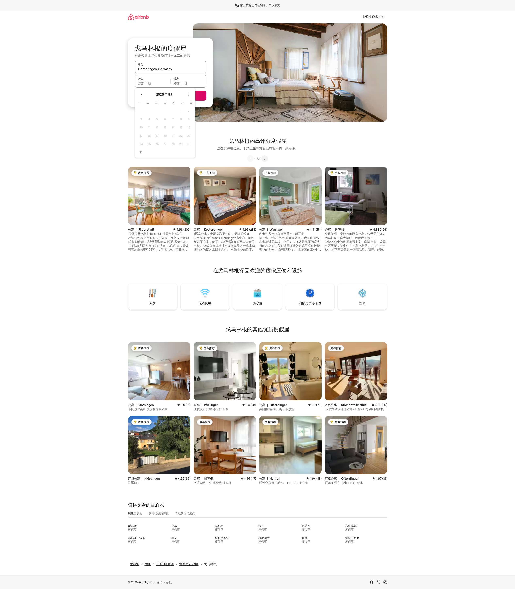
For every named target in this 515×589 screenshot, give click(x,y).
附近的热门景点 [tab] (185, 513)
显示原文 (274, 5)
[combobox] (170, 69)
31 (141, 152)
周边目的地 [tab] (135, 513)
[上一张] (250, 158)
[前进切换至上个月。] (142, 94)
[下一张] (264, 158)
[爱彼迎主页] (138, 17)
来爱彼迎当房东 (373, 17)
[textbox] (152, 83)
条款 (169, 582)
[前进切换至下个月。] (188, 94)
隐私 (159, 582)
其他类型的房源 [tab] (159, 513)
